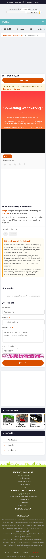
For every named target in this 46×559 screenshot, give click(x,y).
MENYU (5, 22)
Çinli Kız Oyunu (24, 478)
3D (31, 29)
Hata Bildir (36, 552)
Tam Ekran (24, 80)
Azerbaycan (12, 440)
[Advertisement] (23, 56)
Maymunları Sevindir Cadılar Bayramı (24, 496)
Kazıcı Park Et (24, 505)
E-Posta (6, 317)
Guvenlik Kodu (9, 346)
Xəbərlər (11, 445)
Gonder (24, 363)
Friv (24, 487)
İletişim (7, 552)
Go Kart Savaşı (24, 499)
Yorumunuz (7, 328)
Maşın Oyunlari (18, 35)
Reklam (25, 552)
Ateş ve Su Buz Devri (24, 481)
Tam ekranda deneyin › (12, 89)
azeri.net (5, 213)
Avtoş (40, 29)
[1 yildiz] (5, 164)
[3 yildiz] (14, 164)
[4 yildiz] (19, 164)
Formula (13, 234)
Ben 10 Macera (25, 484)
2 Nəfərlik (7, 29)
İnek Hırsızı (24, 502)
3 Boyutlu (20, 29)
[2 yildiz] (10, 164)
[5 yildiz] (24, 164)
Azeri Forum (12, 450)
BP (5, 234)
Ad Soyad (6, 307)
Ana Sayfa (7, 35)
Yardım (16, 552)
